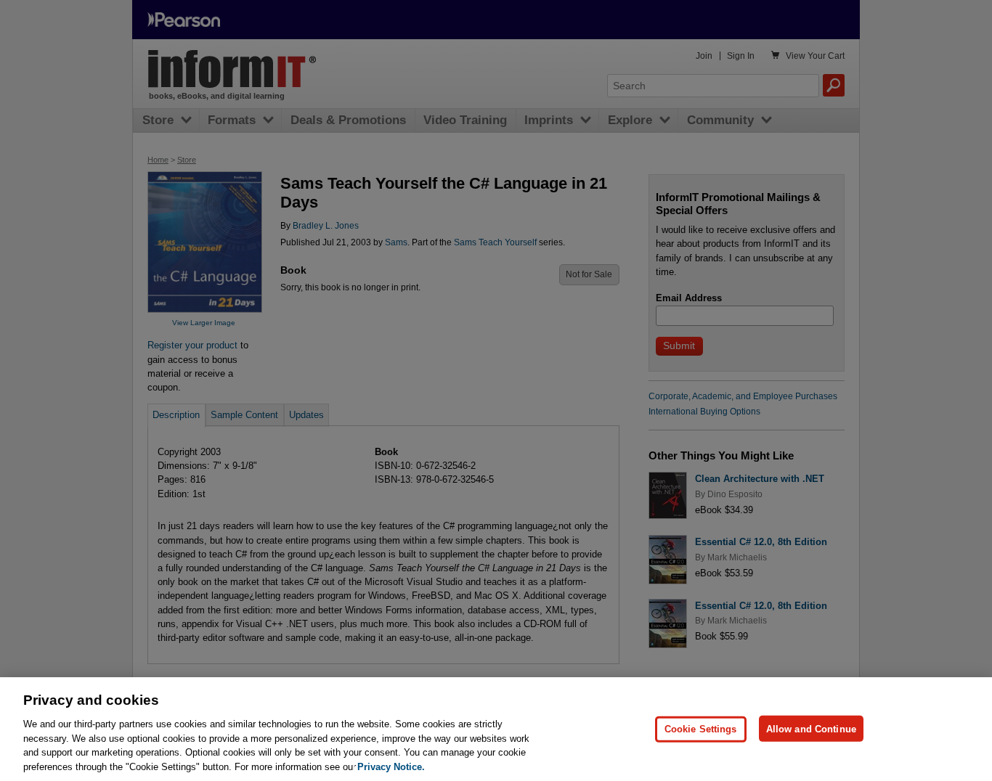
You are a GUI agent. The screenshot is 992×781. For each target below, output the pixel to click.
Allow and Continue (811, 728)
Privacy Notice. (391, 766)
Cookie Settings (700, 728)
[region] (496, 729)
